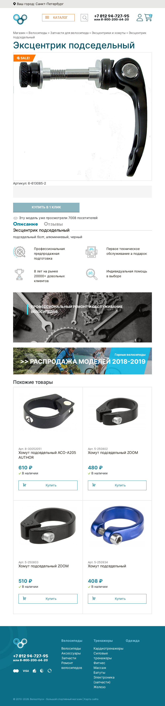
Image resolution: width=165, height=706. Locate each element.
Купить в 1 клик (46, 207)
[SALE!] (82, 116)
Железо (100, 687)
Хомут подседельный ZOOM (113, 452)
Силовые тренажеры (103, 655)
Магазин (19, 33)
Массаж (100, 668)
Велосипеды (38, 33)
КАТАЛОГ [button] (60, 17)
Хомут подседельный (107, 566)
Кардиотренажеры (107, 648)
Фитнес (99, 663)
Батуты (99, 672)
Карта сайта (91, 699)
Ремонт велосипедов (71, 665)
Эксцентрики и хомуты (109, 33)
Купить (51, 485)
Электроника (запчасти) (104, 679)
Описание (25, 223)
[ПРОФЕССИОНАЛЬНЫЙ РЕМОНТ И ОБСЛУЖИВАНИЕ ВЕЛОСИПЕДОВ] (82, 322)
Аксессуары (71, 653)
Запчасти (68, 658)
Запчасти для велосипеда (69, 33)
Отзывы (53, 223)
